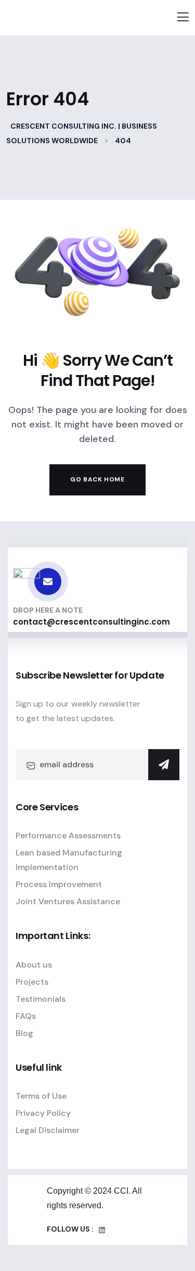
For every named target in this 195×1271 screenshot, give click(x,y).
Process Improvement (59, 884)
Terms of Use (41, 1095)
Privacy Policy (43, 1113)
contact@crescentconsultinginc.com (91, 621)
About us (34, 964)
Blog (24, 1033)
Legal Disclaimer (48, 1130)
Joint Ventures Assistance (68, 901)
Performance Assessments (68, 835)
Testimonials (41, 998)
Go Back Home (97, 479)
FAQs (26, 1016)
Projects (32, 981)
